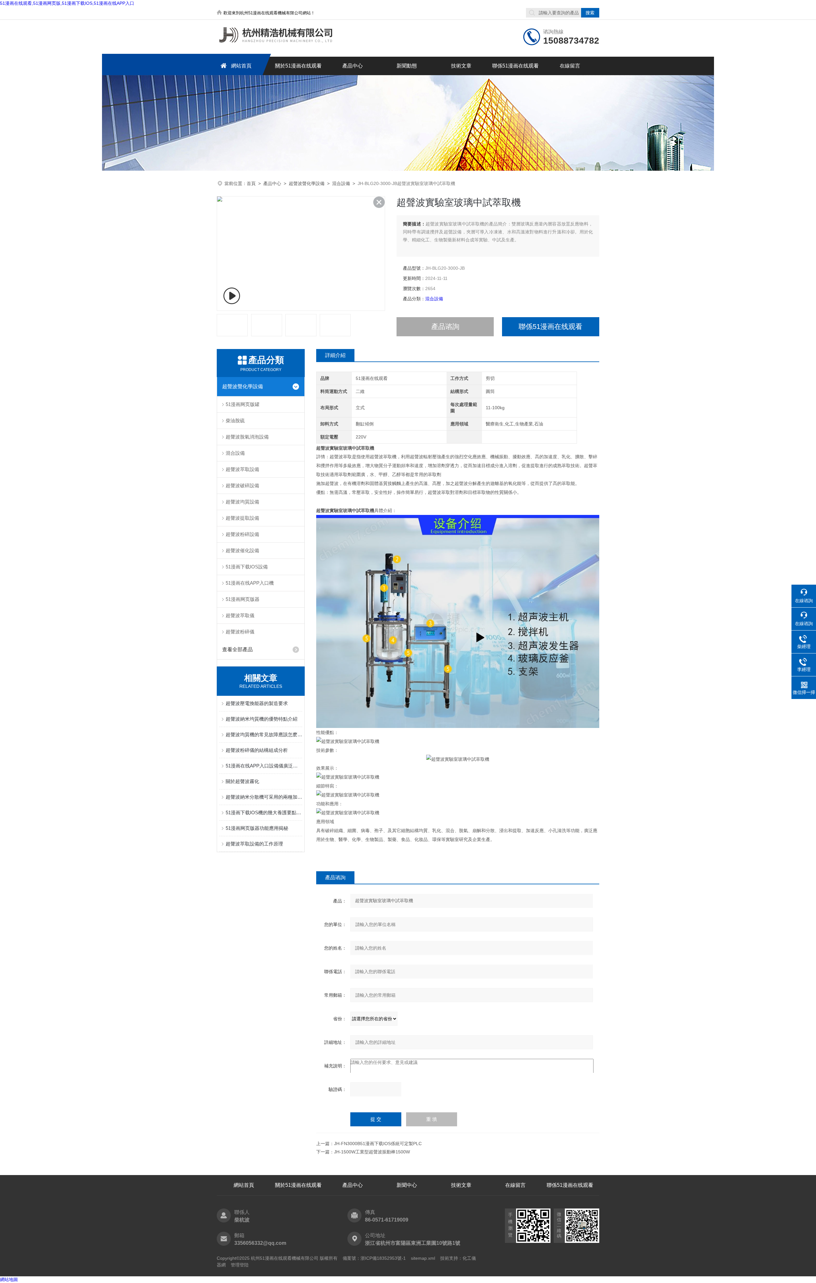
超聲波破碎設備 (242, 485)
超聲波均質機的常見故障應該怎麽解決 (264, 734)
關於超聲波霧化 (242, 781)
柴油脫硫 (235, 420)
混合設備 (341, 183)
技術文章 (461, 65)
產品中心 (352, 65)
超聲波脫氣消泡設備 (247, 436)
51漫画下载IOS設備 (247, 566)
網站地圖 (9, 1279)
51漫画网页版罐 (242, 404)
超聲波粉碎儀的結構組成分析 (257, 750)
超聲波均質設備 (242, 501)
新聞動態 (407, 65)
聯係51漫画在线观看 (515, 65)
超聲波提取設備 (242, 518)
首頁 (251, 183)
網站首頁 (241, 65)
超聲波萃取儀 (240, 615)
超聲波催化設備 (242, 550)
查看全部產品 (237, 649)
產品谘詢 (445, 327)
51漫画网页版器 (242, 599)
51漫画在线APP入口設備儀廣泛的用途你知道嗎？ (264, 765)
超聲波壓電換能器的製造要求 (257, 703)
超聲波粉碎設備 (242, 534)
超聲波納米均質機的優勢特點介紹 (261, 719)
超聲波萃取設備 (242, 469)
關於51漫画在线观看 (298, 65)
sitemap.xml (423, 1258)
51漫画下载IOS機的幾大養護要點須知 (264, 812)
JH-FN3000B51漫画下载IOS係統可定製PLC (378, 1143)
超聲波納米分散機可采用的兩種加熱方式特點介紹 (264, 797)
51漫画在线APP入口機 (250, 583)
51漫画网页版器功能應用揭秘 (257, 828)
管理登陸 (240, 1264)
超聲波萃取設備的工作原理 (254, 843)
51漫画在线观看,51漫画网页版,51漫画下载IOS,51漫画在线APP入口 (67, 3)
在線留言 (570, 65)
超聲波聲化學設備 (306, 183)
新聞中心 (407, 1185)
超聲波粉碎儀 (240, 631)
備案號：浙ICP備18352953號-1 (374, 1258)
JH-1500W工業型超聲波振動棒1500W (372, 1151)
